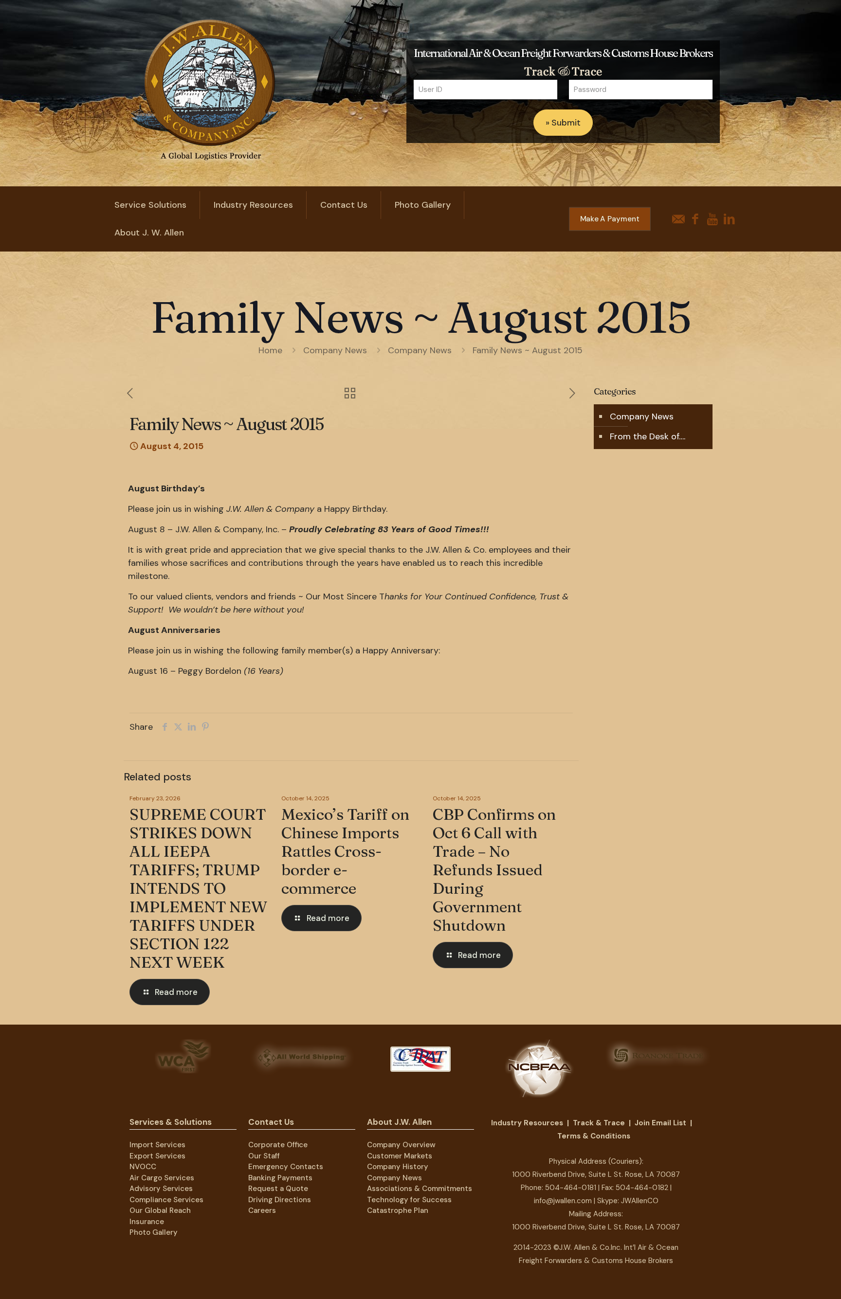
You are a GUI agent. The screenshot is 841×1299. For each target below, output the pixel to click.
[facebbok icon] (695, 219)
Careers (262, 1210)
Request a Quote (278, 1188)
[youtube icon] (712, 219)
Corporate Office (278, 1145)
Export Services (157, 1156)
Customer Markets (399, 1156)
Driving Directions (279, 1200)
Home (270, 350)
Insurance (146, 1222)
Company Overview (401, 1145)
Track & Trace (599, 1123)
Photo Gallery (153, 1232)
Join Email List (660, 1123)
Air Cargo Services (161, 1178)
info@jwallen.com (563, 1201)
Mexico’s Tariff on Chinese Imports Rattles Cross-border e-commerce (345, 851)
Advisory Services (161, 1188)
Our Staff (264, 1156)
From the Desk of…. (647, 436)
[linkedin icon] (729, 219)
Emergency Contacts (285, 1167)
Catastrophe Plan (397, 1210)
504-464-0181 (570, 1187)
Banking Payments (280, 1178)
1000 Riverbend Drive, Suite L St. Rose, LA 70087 (596, 1174)
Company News (335, 350)
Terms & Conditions (593, 1136)
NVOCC (142, 1167)
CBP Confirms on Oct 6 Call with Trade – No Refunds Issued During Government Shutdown (494, 870)
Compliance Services (166, 1200)
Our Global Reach (160, 1210)
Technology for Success (409, 1200)
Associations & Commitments (419, 1188)
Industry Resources (527, 1123)
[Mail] (678, 219)
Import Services (157, 1145)
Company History (397, 1167)
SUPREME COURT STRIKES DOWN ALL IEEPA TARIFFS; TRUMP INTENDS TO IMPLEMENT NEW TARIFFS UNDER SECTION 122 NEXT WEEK (198, 888)
